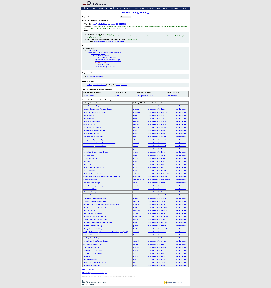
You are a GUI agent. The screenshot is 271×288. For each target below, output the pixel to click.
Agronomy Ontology (89, 195)
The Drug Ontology (89, 170)
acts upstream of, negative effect (106, 68)
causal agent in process (98, 54)
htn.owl (135, 158)
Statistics (101, 8)
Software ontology (88, 155)
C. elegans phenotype (90, 179)
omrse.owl (136, 176)
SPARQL (109, 8)
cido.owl (135, 152)
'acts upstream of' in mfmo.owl (157, 198)
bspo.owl (136, 121)
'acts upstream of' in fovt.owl (156, 219)
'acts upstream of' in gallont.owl (157, 210)
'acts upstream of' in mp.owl (156, 186)
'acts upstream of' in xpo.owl (156, 244)
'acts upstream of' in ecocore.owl (158, 216)
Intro (93, 8)
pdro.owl (135, 136)
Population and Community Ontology (94, 130)
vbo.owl (135, 183)
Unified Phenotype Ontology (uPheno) (94, 207)
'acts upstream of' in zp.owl (156, 253)
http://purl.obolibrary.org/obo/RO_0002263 (109, 24)
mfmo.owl (136, 198)
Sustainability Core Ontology (92, 265)
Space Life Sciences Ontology (92, 213)
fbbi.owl (135, 262)
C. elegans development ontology (93, 140)
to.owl (135, 118)
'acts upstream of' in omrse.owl (157, 176)
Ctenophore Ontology (89, 192)
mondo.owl (136, 106)
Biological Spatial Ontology (91, 121)
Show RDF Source (88, 270)
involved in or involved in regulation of (106, 57)
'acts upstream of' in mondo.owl (157, 106)
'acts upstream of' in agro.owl (157, 195)
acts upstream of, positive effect (106, 66)
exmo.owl (136, 127)
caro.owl (135, 146)
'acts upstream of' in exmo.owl (157, 127)
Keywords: (86, 17)
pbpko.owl (136, 222)
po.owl (135, 164)
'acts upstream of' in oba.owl (156, 250)
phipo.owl (136, 109)
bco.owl (135, 235)
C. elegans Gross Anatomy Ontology (94, 201)
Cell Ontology (87, 161)
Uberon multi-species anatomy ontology (95, 112)
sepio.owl (136, 204)
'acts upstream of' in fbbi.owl (156, 262)
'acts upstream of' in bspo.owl (157, 121)
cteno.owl (136, 192)
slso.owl (135, 213)
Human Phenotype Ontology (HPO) (94, 167)
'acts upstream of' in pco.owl (156, 130)
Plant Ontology (88, 164)
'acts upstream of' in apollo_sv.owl (158, 173)
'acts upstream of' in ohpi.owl (157, 238)
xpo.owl (135, 244)
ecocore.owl (137, 216)
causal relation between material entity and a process (104, 52)
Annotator (127, 8)
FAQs (142, 8)
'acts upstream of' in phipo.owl (157, 109)
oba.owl (135, 250)
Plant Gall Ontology (89, 210)
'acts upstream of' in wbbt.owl (157, 201)
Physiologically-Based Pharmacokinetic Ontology (98, 222)
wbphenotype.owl (138, 179)
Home (87, 8)
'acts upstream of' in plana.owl (157, 149)
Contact (165, 8)
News (184, 8)
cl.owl (135, 161)
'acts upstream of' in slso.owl (157, 213)
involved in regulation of (104, 64)
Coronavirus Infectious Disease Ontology (96, 152)
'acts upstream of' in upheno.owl (157, 207)
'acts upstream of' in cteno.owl (157, 192)
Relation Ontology (88, 96)
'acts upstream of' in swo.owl (156, 155)
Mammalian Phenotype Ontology (93, 186)
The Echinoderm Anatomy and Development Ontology (99, 143)
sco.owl (135, 265)
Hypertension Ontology (90, 158)
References (150, 8)
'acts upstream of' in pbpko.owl (157, 222)
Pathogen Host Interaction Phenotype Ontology (97, 109)
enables (89, 85)
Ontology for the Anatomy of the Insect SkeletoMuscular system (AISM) (105, 232)
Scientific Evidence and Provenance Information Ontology (101, 204)
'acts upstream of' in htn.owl (156, 158)
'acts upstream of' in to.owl (156, 118)
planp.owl (136, 226)
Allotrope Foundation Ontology (92, 229)
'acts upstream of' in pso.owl (156, 259)
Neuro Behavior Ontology (91, 133)
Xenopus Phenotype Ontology (92, 244)
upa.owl (135, 256)
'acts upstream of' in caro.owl (157, 146)
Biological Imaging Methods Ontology (94, 262)
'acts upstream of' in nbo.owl (156, 133)
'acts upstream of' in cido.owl (157, 152)
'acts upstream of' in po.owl (156, 164)
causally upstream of (99, 85)
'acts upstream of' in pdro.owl (157, 136)
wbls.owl (136, 140)
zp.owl (135, 253)
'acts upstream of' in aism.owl (157, 232)
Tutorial (135, 8)
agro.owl (135, 195)
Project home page (172, 96)
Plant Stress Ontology (90, 259)
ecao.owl (136, 143)
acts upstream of (100, 63)
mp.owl (135, 186)
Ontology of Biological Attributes (93, 250)
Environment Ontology (90, 189)
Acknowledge (175, 8)
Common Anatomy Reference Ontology (95, 146)
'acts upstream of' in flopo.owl (157, 247)
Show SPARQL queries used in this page (94, 273)
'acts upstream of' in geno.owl (157, 124)
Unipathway (87, 256)
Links (158, 8)
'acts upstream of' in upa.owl (156, 256)
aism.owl (136, 232)
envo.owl (136, 189)
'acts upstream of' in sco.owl (156, 265)
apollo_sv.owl (137, 173)
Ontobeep (117, 8)
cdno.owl (136, 241)
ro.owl (117, 96)
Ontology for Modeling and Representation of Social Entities (101, 176)
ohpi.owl (135, 238)
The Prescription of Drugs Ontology (94, 136)
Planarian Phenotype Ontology (92, 226)
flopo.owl (136, 247)
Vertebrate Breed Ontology (91, 183)
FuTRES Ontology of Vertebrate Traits (95, 219)
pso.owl (135, 259)
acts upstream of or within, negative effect (108, 61)
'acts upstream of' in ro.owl (145, 96)
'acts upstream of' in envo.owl (157, 189)
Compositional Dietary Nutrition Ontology (95, 241)
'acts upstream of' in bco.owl (156, 235)
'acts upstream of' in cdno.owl (157, 241)
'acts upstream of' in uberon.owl (157, 112)
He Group (85, 281)
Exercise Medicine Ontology (92, 127)
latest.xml (136, 229)
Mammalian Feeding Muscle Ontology (95, 198)
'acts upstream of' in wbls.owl (157, 140)
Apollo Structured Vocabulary (92, 173)
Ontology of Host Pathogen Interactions (95, 238)
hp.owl (135, 167)
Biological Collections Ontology (92, 235)
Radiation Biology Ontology (135, 12)
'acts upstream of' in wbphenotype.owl (159, 179)
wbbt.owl (136, 201)
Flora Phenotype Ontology (91, 247)
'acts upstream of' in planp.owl (157, 226)
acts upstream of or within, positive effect (107, 59)
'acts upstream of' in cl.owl (156, 161)
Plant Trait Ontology (89, 118)
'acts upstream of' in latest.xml (157, 229)
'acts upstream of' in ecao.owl (157, 143)
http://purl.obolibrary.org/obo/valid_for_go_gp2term (109, 41)
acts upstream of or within (101, 55)
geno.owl (136, 124)
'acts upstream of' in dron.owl (157, 170)
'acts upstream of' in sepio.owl (157, 204)
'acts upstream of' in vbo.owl (156, 183)
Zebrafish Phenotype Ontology (92, 253)
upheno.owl (136, 207)
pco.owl (135, 130)
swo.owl (135, 155)
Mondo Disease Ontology (91, 106)
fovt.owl (135, 219)
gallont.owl (136, 210)
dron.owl (135, 170)
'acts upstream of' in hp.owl (156, 167)
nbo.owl (135, 133)
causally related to (91, 50)
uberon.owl (136, 112)
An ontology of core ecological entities (95, 216)
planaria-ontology (88, 149)
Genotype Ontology (89, 124)
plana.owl (136, 149)
